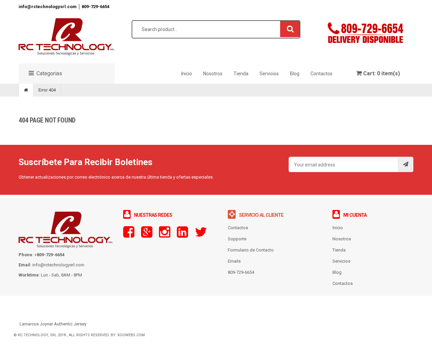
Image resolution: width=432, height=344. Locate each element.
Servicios (341, 261)
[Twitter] (201, 235)
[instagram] (164, 235)
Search (290, 28)
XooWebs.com (131, 335)
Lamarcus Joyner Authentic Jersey (53, 323)
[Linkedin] (182, 235)
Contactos (342, 283)
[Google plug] (146, 235)
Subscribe (405, 164)
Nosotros (341, 238)
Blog (337, 272)
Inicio (337, 227)
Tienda (339, 250)
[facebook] (128, 235)
